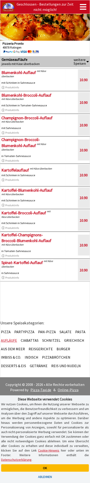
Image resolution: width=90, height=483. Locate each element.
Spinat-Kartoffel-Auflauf (22, 262)
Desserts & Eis (13, 365)
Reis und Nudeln (66, 365)
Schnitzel (51, 340)
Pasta (80, 331)
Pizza (6, 331)
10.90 (84, 79)
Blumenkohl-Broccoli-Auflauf (26, 95)
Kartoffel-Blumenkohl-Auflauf (27, 190)
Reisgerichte (41, 349)
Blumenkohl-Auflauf (18, 72)
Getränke (39, 365)
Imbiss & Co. (11, 357)
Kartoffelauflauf (15, 170)
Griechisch (74, 340)
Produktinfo (12, 87)
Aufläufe (9, 340)
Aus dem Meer (13, 349)
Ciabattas (30, 340)
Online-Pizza (68, 390)
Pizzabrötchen (56, 357)
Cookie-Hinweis (48, 450)
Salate (66, 331)
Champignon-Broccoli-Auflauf (27, 117)
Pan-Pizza (47, 331)
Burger (63, 349)
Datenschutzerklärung (16, 460)
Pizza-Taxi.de (40, 390)
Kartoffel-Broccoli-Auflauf (23, 212)
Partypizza (24, 331)
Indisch (31, 357)
